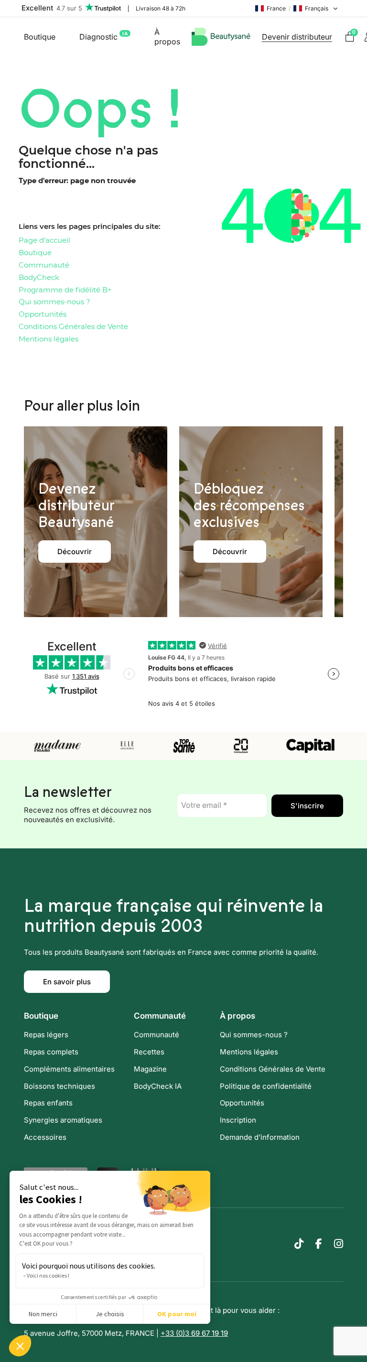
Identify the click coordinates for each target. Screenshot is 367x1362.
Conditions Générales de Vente (73, 326)
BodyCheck (39, 277)
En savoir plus (67, 981)
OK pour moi (176, 1314)
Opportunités (42, 314)
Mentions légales (48, 339)
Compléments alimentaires (69, 1068)
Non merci (43, 1314)
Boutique (39, 36)
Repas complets (51, 1051)
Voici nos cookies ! (48, 1275)
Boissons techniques (59, 1086)
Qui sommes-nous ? (54, 302)
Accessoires (45, 1137)
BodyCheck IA (158, 1086)
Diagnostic (103, 36)
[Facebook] (318, 1243)
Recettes (149, 1051)
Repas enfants (48, 1102)
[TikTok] (298, 1243)
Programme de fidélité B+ (65, 290)
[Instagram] (338, 1243)
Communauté (44, 265)
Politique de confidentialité (266, 1086)
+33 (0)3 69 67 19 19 (194, 1333)
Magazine (150, 1068)
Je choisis (110, 1314)
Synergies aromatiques (63, 1120)
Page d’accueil (44, 240)
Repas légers (46, 1034)
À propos (167, 36)
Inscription (238, 1120)
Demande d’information (260, 1137)
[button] (20, 1345)
